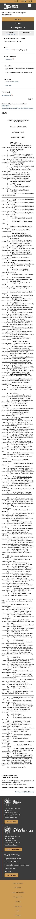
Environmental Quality (12, 82)
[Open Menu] (29, 5)
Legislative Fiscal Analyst (12, 862)
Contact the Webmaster (18, 892)
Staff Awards (8, 871)
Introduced (9, 50)
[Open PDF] (13, 50)
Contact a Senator (11, 821)
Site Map (18, 901)
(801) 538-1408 (15, 815)
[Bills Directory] (28, 108)
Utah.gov (18, 915)
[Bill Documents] (11, 108)
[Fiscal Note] (20, 108)
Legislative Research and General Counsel (17, 865)
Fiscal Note (9, 59)
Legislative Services (10, 868)
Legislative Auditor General (13, 858)
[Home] (11, 6)
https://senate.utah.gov (11, 817)
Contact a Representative (13, 849)
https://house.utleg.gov (11, 845)
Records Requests (18, 883)
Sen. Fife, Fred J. (10, 34)
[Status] (4, 108)
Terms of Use (18, 906)
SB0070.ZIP (5, 106)
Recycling (8, 85)
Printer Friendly (6, 95)
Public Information (11, 875)
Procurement (18, 887)
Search (15, 1)
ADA (18, 911)
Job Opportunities (18, 897)
